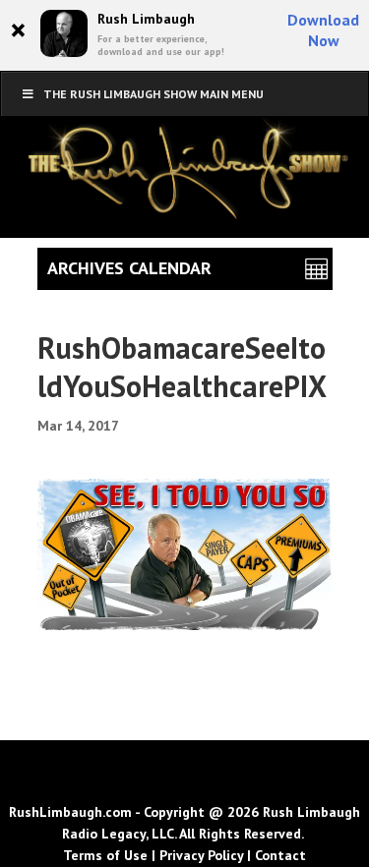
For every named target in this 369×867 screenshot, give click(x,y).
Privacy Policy (201, 855)
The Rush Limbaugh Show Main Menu (153, 94)
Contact (280, 855)
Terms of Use (105, 855)
